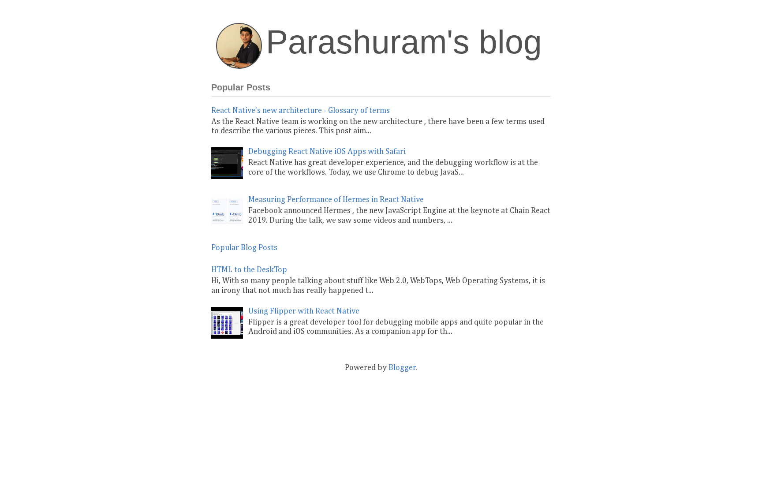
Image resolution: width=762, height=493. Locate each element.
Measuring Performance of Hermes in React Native (336, 200)
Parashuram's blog (404, 41)
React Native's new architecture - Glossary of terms (300, 111)
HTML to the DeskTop (249, 270)
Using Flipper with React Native (303, 311)
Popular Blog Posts (244, 248)
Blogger (402, 368)
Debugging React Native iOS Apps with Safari (327, 152)
